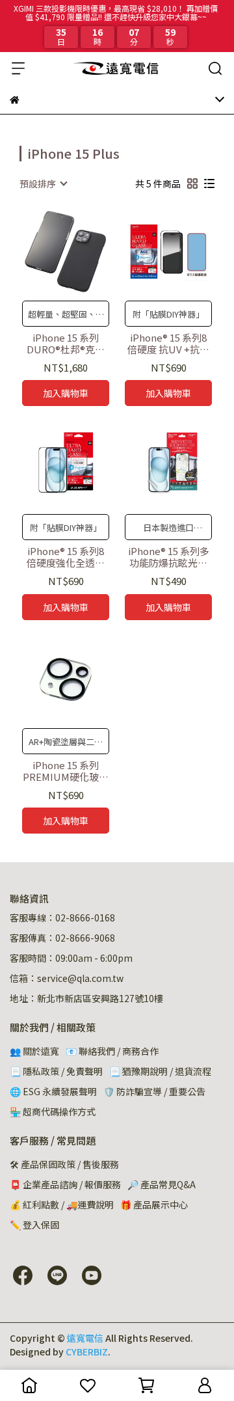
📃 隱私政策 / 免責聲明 (56, 1071)
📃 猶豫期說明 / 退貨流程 (160, 1071)
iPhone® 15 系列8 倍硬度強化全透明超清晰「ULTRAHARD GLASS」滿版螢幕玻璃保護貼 (65, 557)
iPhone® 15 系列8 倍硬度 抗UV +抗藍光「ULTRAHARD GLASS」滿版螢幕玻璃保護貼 (168, 343)
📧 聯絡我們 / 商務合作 (112, 1050)
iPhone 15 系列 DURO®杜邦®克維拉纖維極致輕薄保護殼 (66, 343)
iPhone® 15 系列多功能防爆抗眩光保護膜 (168, 557)
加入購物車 (65, 393)
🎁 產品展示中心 (154, 1204)
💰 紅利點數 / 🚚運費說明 (62, 1204)
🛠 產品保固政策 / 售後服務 (64, 1164)
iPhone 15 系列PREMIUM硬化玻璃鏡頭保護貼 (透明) (66, 771)
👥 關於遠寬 (34, 1050)
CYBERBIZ (87, 1351)
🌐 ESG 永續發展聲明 (53, 1091)
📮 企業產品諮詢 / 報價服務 (65, 1184)
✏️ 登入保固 (34, 1224)
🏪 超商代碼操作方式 (53, 1111)
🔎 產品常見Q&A (161, 1184)
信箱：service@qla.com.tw (67, 978)
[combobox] (43, 183)
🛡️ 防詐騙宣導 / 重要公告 (154, 1091)
